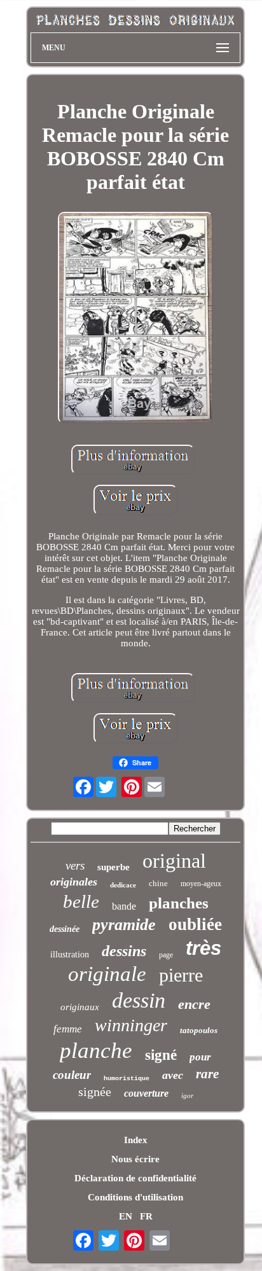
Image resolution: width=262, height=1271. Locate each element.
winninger (131, 1025)
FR (146, 1216)
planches (179, 903)
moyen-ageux (201, 883)
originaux (79, 1007)
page (166, 954)
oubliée (195, 924)
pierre (181, 974)
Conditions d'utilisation (135, 1197)
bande (124, 906)
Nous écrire (135, 1159)
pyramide (124, 924)
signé (161, 1055)
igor (187, 1095)
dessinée (64, 929)
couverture (146, 1093)
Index (136, 1140)
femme (67, 1029)
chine (158, 883)
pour (200, 1057)
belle (81, 901)
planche (96, 1050)
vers (75, 865)
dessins (124, 951)
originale (107, 973)
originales (73, 881)
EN (125, 1216)
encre (194, 1004)
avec (172, 1075)
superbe (113, 867)
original (174, 860)
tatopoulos (198, 1030)
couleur (72, 1074)
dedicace (123, 885)
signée (94, 1092)
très (203, 948)
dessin (138, 1000)
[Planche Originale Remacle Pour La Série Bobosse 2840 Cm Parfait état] (135, 319)
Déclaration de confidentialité (135, 1178)
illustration (69, 954)
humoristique (126, 1078)
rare (207, 1073)
